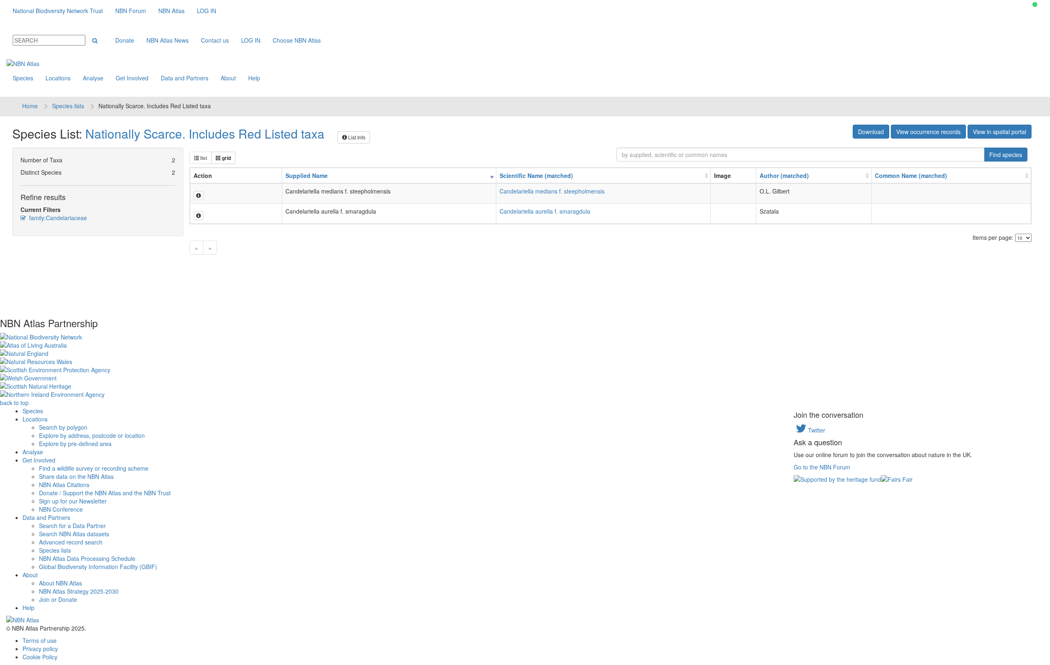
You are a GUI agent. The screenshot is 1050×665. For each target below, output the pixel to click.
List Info (356, 137)
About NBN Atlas (60, 583)
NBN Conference (61, 509)
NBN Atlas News (167, 40)
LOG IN (206, 11)
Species (23, 78)
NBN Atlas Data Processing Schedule (87, 558)
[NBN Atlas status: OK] (1034, 4)
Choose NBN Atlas (297, 40)
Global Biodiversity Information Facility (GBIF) (98, 567)
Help (254, 78)
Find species (1005, 154)
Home (30, 106)
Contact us (215, 40)
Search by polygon (63, 427)
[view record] (198, 195)
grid (226, 158)
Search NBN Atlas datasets (74, 534)
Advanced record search (71, 542)
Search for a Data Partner (72, 526)
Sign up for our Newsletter (73, 501)
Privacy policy (40, 649)
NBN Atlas (171, 11)
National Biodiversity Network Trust (58, 11)
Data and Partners (184, 78)
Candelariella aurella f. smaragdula (545, 211)
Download (871, 132)
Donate (124, 40)
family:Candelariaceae (57, 218)
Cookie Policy (40, 657)
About (228, 78)
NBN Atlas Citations (64, 485)
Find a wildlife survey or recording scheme (93, 468)
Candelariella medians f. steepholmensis (552, 191)
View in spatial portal (999, 132)
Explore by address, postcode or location (92, 435)
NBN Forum (130, 11)
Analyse (93, 78)
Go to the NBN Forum (822, 467)
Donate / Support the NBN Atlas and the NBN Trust (105, 493)
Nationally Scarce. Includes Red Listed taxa (204, 133)
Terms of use (40, 640)
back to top (14, 403)
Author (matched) (784, 175)
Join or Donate (58, 599)
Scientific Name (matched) (536, 175)
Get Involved (132, 78)
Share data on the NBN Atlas (76, 476)
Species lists (68, 106)
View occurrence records (928, 132)
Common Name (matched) (911, 175)
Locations (58, 78)
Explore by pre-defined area (75, 444)
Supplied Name (306, 175)
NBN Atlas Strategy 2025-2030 (79, 591)
